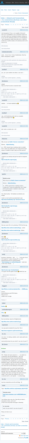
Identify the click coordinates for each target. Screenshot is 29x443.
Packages (8, 2)
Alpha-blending (10, 144)
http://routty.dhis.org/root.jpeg (9, 159)
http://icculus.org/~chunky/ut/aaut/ (10, 270)
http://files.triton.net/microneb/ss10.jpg (11, 227)
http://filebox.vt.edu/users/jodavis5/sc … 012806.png (14, 289)
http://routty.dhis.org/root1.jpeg (9, 206)
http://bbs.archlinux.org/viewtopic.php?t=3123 (16, 388)
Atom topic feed (24, 435)
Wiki (13, 2)
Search (9, 10)
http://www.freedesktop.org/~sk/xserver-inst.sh (13, 199)
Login (18, 10)
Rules (5, 10)
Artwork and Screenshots (15, 18)
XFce (2, 312)
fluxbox (3, 306)
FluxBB (26, 437)
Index (2, 10)
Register (14, 10)
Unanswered (25, 13)
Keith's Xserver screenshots (17, 141)
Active (19, 13)
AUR (26, 2)
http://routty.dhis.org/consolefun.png (10, 239)
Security (21, 2)
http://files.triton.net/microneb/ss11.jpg (11, 321)
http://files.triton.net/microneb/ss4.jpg (10, 230)
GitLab (17, 2)
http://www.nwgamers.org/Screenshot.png (11, 330)
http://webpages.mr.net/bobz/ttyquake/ (11, 262)
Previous (7, 24)
